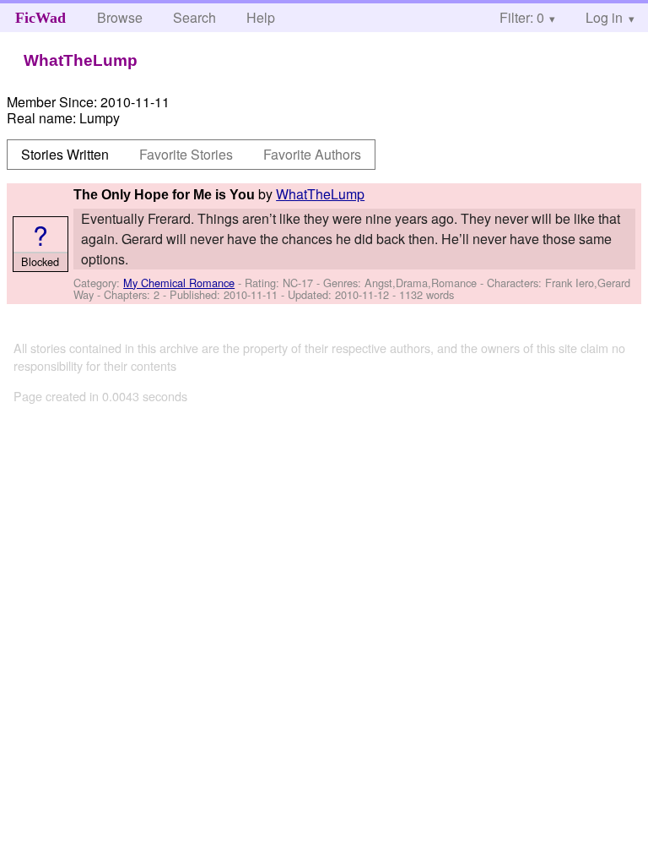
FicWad (40, 17)
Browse (120, 17)
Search (194, 17)
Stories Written (65, 154)
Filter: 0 (522, 17)
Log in (604, 17)
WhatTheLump (320, 194)
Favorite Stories (186, 154)
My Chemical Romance (179, 283)
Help (260, 17)
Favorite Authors (312, 154)
